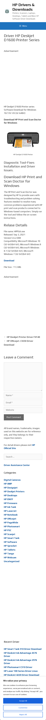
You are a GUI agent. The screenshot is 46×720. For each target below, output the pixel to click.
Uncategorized (11, 561)
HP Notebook (11, 515)
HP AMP (8, 483)
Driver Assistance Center (17, 465)
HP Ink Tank (10, 507)
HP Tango (9, 553)
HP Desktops (10, 495)
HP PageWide (11, 522)
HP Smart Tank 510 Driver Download (23, 649)
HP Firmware (10, 503)
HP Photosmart (12, 526)
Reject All (23, 715)
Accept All (23, 701)
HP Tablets (9, 549)
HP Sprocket (10, 546)
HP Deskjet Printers (14, 491)
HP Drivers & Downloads (23, 7)
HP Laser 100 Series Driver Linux (21, 671)
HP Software (10, 542)
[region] (23, 698)
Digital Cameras (12, 480)
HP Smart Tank (11, 538)
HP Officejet (10, 518)
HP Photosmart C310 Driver (18, 667)
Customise (23, 708)
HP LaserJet (10, 511)
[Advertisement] (23, 76)
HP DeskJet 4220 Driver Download (21, 675)
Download (9, 260)
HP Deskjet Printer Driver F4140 (23, 337)
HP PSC (7, 530)
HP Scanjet (9, 534)
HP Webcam (10, 557)
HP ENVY (8, 499)
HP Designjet (11, 487)
